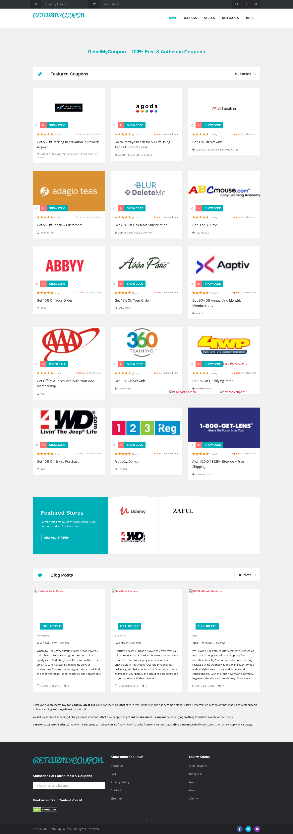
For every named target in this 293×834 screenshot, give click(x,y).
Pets (194, 635)
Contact (116, 790)
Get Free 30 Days (205, 225)
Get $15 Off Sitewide (207, 142)
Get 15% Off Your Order (132, 300)
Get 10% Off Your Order (54, 300)
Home (173, 18)
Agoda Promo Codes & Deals (135, 154)
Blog (250, 18)
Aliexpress (195, 774)
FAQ (113, 774)
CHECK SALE (57, 364)
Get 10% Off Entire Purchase (58, 461)
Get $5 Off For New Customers (60, 225)
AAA (43, 393)
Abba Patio (124, 308)
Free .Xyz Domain (127, 461)
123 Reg (122, 469)
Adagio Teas (48, 232)
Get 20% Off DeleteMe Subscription (141, 225)
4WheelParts (203, 388)
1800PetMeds (197, 766)
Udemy (193, 798)
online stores (225, 717)
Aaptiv (200, 313)
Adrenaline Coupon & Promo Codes (217, 149)
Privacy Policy (120, 782)
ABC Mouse (202, 232)
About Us (117, 766)
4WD (43, 469)
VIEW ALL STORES (56, 537)
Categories (230, 18)
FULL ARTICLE (51, 626)
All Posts (245, 575)
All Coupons (243, 74)
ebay (191, 790)
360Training (125, 388)
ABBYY (44, 308)
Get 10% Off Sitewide (130, 381)
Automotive (43, 635)
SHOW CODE (56, 125)
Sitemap (116, 798)
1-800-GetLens (204, 474)
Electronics (120, 635)
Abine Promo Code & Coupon (135, 232)
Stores (209, 18)
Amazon (193, 782)
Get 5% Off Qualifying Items (212, 381)
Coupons (190, 18)
